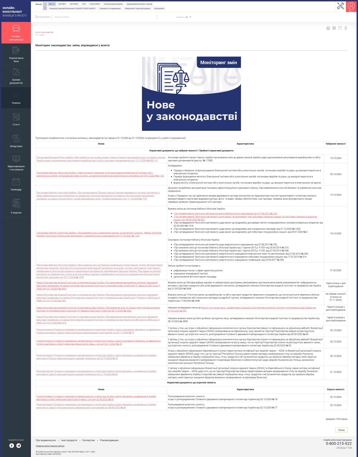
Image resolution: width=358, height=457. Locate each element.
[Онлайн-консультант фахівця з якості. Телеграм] (18, 445)
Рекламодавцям (109, 440)
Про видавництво (46, 440)
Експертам (89, 440)
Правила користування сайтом (50, 446)
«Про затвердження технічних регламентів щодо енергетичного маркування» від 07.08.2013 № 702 (225, 213)
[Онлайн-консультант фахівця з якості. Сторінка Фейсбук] (11, 445)
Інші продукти (69, 440)
